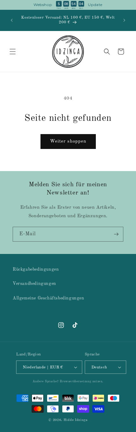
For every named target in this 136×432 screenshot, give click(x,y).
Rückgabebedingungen (36, 269)
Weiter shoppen (68, 141)
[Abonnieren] (116, 234)
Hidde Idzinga (76, 420)
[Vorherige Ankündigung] (12, 20)
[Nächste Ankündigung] (124, 20)
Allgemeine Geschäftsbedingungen (48, 298)
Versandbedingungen (34, 283)
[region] (68, 5)
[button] (13, 52)
